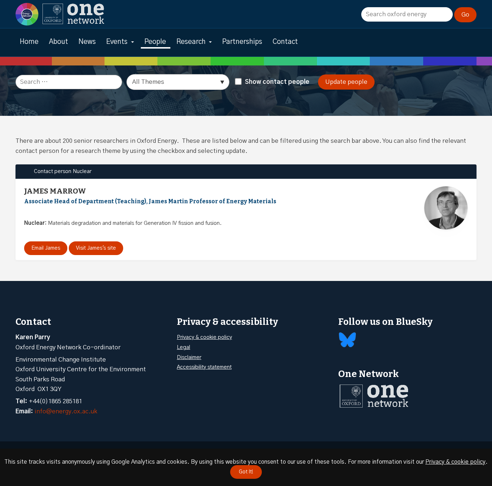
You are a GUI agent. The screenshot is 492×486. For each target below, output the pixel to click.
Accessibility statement (204, 367)
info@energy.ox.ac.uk (66, 411)
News (87, 41)
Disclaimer (189, 357)
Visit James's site (96, 248)
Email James (45, 248)
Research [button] (191, 41)
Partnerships (242, 41)
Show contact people (277, 82)
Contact (285, 41)
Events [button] (117, 41)
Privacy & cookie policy (204, 337)
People (155, 41)
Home (29, 41)
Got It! (246, 471)
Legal (183, 347)
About (58, 41)
